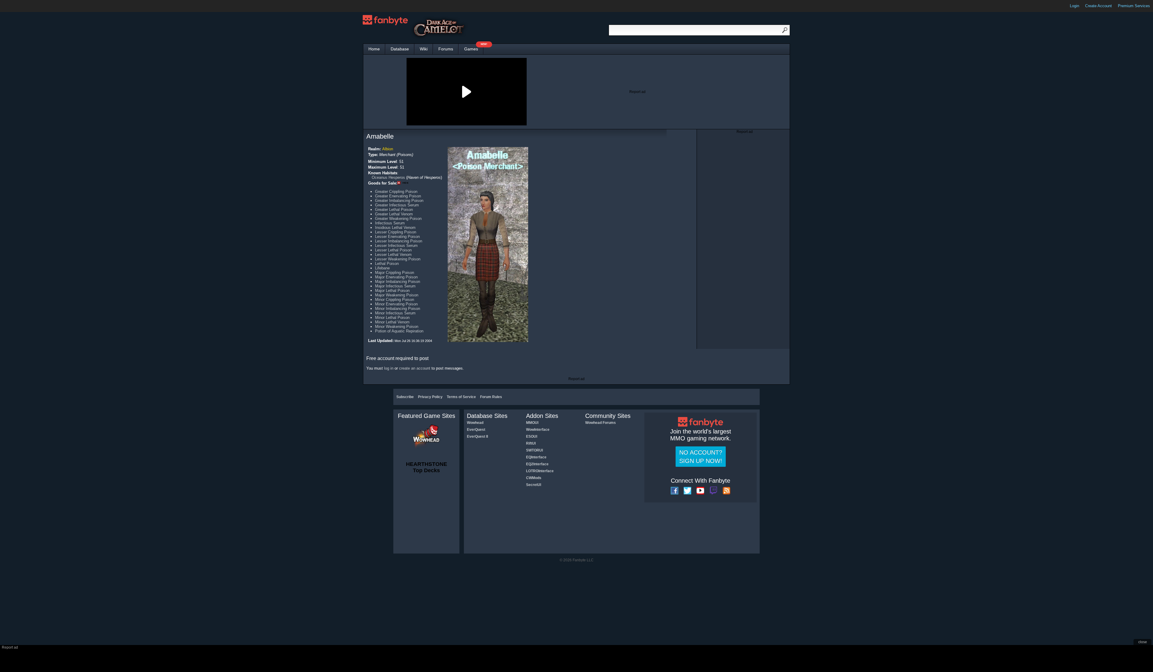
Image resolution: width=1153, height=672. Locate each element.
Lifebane (382, 268)
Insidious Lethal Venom (395, 227)
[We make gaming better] (19, 6)
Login (1074, 6)
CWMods (533, 478)
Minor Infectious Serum (395, 313)
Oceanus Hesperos (388, 177)
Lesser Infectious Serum (396, 245)
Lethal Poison (387, 263)
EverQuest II (477, 436)
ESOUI (531, 436)
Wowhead (475, 423)
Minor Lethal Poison (392, 317)
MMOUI (532, 423)
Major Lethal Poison (392, 290)
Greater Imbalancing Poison (399, 200)
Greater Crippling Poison (396, 191)
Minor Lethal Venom (392, 322)
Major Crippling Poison (394, 272)
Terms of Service (461, 397)
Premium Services (1134, 6)
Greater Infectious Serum (397, 205)
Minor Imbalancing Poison (397, 308)
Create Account (1098, 6)
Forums (445, 48)
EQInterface (536, 457)
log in (388, 368)
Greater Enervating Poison (398, 196)
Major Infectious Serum (395, 286)
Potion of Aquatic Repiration (399, 331)
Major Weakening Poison (396, 295)
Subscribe (405, 397)
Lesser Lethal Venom (393, 254)
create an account (414, 368)
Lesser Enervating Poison (397, 236)
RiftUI (531, 443)
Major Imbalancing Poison (397, 281)
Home (374, 48)
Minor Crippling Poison (394, 299)
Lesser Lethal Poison (393, 250)
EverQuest (476, 430)
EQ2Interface (537, 464)
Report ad (637, 92)
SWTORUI (534, 450)
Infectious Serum (390, 223)
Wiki (424, 48)
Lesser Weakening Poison (397, 259)
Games (473, 47)
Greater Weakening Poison (398, 218)
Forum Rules (491, 397)
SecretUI (533, 485)
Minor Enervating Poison (396, 304)
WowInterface (537, 430)
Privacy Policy (430, 397)
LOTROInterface (540, 471)
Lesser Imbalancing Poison (398, 241)
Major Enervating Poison (396, 277)
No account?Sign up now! (700, 456)
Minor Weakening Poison (396, 326)
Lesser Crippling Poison (395, 232)
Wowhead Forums (600, 423)
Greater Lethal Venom (394, 214)
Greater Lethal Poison (394, 209)
